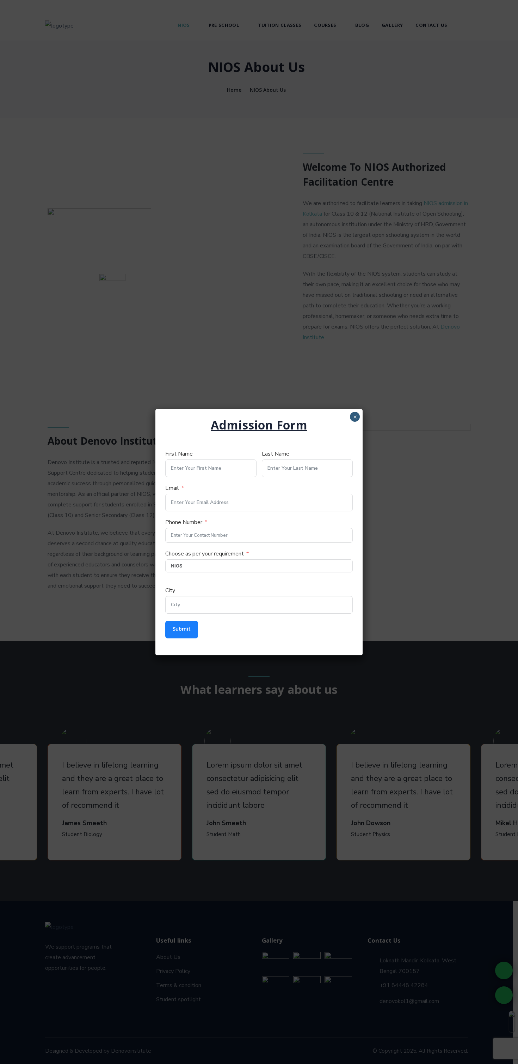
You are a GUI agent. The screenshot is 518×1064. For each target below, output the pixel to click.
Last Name (275, 454)
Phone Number (183, 522)
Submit (182, 629)
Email (172, 488)
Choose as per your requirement (204, 554)
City (170, 590)
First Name (179, 454)
